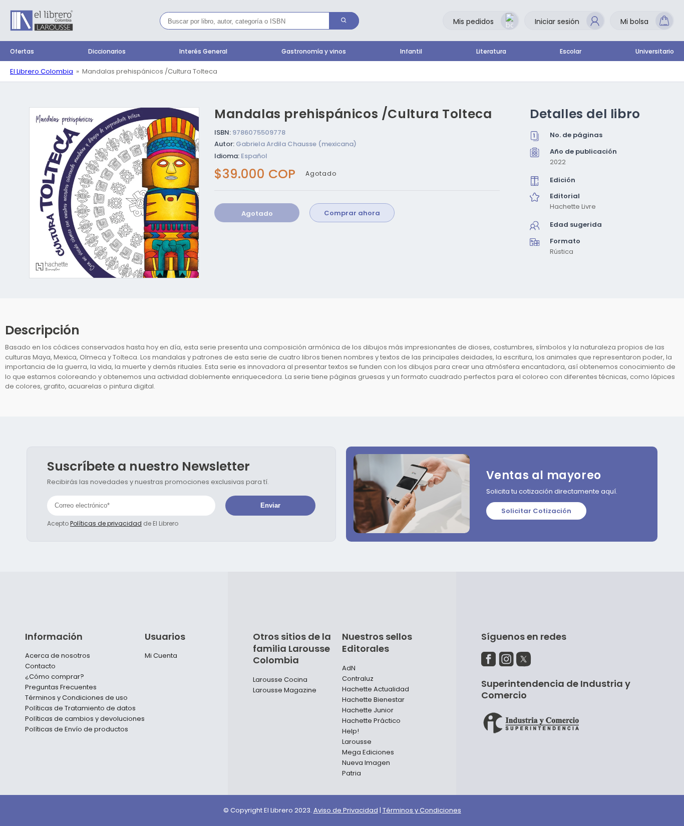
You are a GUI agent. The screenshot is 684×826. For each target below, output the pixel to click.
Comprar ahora (352, 213)
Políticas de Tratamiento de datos (80, 708)
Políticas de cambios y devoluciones (85, 719)
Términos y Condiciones (422, 810)
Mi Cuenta (161, 656)
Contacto (40, 666)
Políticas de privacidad (106, 523)
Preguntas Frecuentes (61, 687)
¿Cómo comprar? (54, 677)
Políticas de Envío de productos (76, 729)
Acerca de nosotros (57, 656)
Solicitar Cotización (536, 511)
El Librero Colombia (41, 71)
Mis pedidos (473, 21)
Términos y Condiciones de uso (76, 698)
